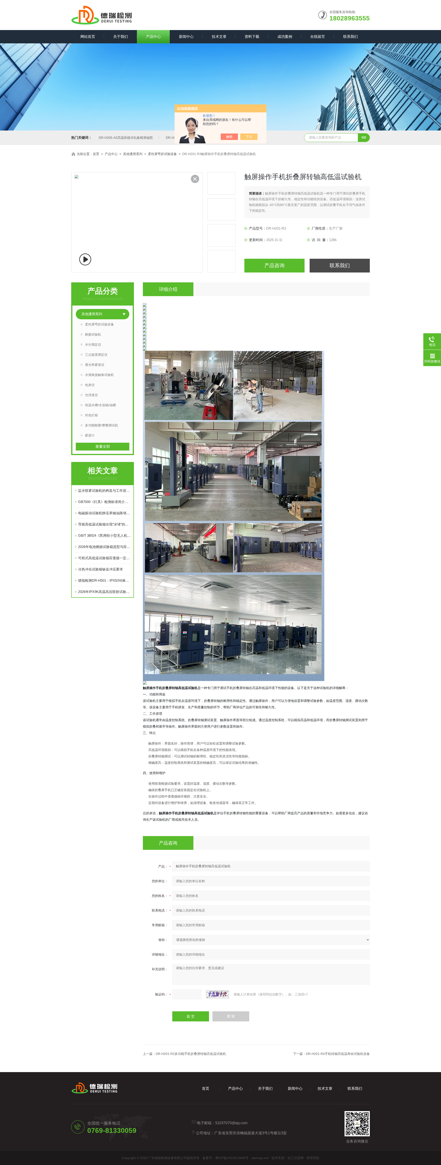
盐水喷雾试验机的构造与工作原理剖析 (105, 490)
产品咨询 (274, 265)
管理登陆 (312, 1158)
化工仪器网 (296, 1158)
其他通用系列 (132, 154)
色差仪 (90, 385)
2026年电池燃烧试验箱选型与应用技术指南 (105, 547)
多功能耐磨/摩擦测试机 (101, 425)
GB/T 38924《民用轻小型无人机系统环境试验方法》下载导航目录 (105, 535)
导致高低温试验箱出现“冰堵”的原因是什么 (105, 524)
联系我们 (350, 37)
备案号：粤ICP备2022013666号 (225, 1158)
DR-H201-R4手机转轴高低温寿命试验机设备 (338, 1054)
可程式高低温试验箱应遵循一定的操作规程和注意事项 (105, 558)
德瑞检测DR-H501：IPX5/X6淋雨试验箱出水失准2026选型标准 (105, 580)
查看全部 (102, 446)
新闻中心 (186, 37)
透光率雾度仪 (94, 365)
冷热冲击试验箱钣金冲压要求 (100, 569)
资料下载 (252, 37)
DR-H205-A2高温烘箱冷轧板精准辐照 (126, 137)
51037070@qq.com (231, 1123)
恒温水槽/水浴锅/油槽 (100, 405)
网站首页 (87, 37)
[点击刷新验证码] (217, 994)
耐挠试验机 (93, 334)
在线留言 (317, 37)
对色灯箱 (91, 415)
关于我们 (120, 37)
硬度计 (90, 435)
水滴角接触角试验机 (99, 375)
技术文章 (219, 37)
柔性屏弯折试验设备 (162, 154)
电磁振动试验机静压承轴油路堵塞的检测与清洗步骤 (105, 513)
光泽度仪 (91, 395)
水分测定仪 (93, 344)
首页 (96, 154)
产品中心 (153, 37)
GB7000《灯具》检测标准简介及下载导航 (105, 502)
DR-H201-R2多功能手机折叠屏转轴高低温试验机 (191, 1054)
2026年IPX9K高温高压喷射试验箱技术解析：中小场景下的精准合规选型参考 (105, 592)
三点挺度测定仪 (96, 354)
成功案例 (284, 37)
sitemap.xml (260, 1158)
